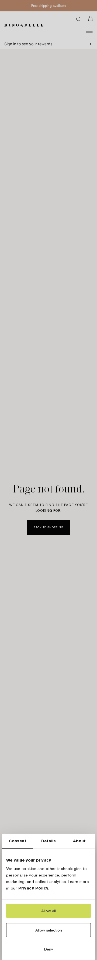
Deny (48, 949)
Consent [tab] (17, 840)
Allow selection (48, 930)
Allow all (48, 910)
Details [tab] (48, 840)
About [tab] (79, 840)
